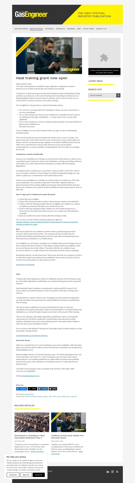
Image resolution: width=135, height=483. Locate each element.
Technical (49, 29)
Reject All (26, 475)
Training (71, 29)
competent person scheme (33, 396)
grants (45, 396)
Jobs (79, 29)
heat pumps (52, 396)
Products (60, 29)
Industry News (36, 29)
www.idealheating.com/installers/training (32, 336)
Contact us (101, 29)
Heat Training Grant (63, 396)
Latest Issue (88, 29)
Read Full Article (37, 451)
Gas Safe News (21, 29)
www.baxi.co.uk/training (25, 265)
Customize (13, 475)
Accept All (38, 475)
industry (74, 396)
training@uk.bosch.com (30, 376)
